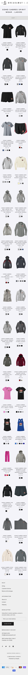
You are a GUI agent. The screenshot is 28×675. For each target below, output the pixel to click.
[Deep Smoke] (22, 281)
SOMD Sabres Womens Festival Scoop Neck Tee (7, 44)
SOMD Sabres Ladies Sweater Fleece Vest (7, 308)
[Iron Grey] (17, 345)
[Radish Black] (19, 380)
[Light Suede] (5, 574)
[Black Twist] (7, 249)
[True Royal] (15, 443)
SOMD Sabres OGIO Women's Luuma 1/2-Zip (7, 569)
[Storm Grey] (6, 380)
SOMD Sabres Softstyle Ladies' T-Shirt (21, 406)
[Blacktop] (7, 574)
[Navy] (23, 443)
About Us (4, 599)
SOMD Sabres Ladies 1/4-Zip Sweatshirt (7, 176)
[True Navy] (19, 84)
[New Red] (7, 475)
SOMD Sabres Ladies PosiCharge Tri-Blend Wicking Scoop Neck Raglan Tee (7, 143)
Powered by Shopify (14, 658)
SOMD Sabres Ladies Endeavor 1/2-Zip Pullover (20, 110)
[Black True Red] (19, 147)
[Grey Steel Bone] (21, 380)
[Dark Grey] (19, 574)
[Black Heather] (21, 115)
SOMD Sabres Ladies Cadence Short (21, 142)
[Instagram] (9, 646)
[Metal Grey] (19, 542)
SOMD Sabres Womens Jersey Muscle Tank (7, 438)
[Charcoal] (18, 412)
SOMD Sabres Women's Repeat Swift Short (20, 504)
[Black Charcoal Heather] (20, 281)
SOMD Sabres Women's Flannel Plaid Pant (7, 470)
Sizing (3, 586)
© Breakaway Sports (14, 656)
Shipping (4, 604)
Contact (4, 602)
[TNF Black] (6, 511)
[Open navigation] (2, 2)
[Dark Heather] (20, 412)
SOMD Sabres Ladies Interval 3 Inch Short (7, 110)
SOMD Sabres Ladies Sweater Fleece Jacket (21, 308)
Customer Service (6, 588)
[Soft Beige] (18, 183)
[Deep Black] (20, 51)
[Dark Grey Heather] (7, 150)
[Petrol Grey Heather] (9, 574)
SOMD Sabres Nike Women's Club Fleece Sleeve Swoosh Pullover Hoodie (21, 471)
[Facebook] (2, 646)
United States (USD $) (13, 653)
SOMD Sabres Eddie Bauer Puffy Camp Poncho (20, 537)
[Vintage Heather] (7, 182)
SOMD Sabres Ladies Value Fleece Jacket (20, 340)
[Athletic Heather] (3, 182)
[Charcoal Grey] (5, 84)
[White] (9, 84)
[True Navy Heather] (3, 150)
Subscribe (8, 623)
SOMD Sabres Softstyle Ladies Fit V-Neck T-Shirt (7, 406)
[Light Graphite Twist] (5, 249)
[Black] (7, 49)
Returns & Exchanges (7, 591)
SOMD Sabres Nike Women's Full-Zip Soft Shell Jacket (21, 569)
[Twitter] (6, 646)
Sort (13, 17)
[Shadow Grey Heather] (20, 183)
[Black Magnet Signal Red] (6, 282)
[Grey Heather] (6, 314)
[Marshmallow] (8, 541)
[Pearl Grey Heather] (18, 281)
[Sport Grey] (6, 412)
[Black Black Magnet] (8, 282)
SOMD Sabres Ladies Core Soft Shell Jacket (20, 275)
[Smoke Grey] (6, 541)
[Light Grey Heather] (19, 115)
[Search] (24, 2)
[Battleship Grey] (16, 281)
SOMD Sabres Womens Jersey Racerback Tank (20, 438)
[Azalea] (4, 412)
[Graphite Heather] (5, 182)
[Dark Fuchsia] (5, 475)
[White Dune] (8, 511)
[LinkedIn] (13, 646)
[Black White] (21, 147)
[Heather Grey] (17, 84)
